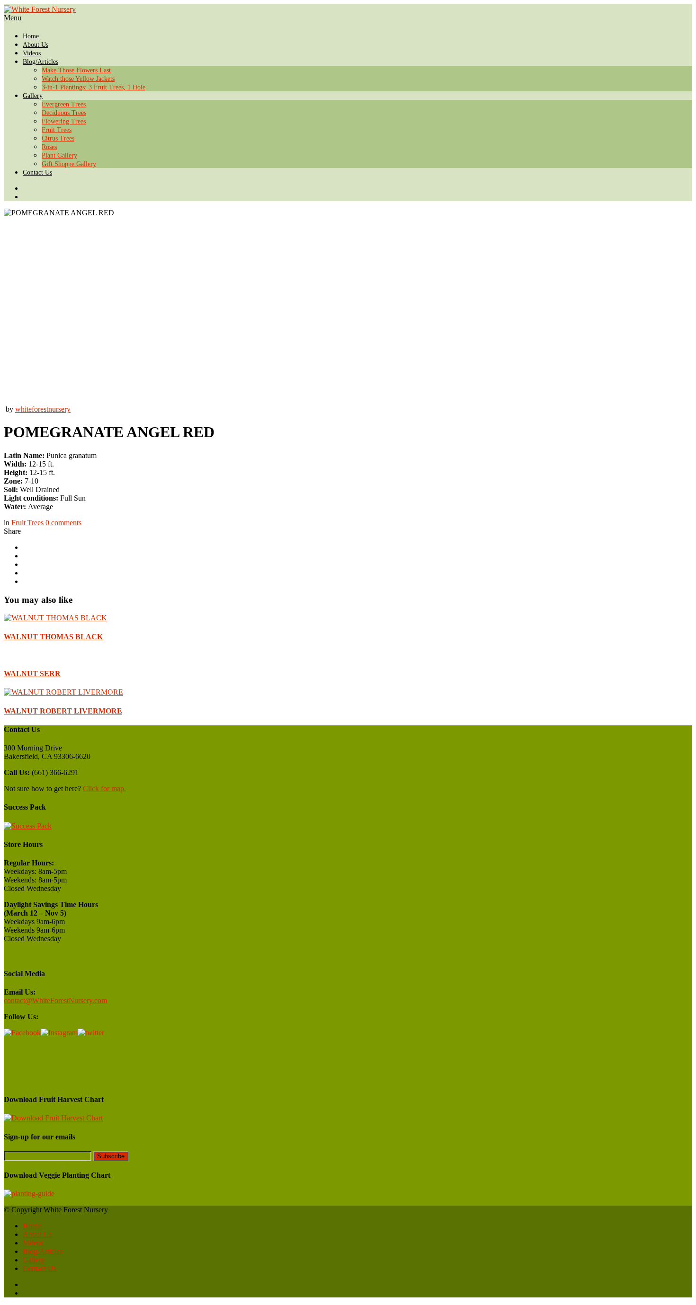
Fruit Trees (56, 129)
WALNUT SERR (32, 674)
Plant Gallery (59, 155)
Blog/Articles (40, 61)
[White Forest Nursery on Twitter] (357, 188)
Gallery (33, 95)
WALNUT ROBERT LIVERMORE (63, 711)
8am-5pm (52, 871)
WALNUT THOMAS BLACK (53, 637)
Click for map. (104, 789)
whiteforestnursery (43, 409)
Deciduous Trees (64, 112)
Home (31, 36)
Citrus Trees (58, 138)
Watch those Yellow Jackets (78, 78)
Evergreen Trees (64, 104)
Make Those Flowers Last (76, 70)
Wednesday (44, 888)
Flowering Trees (64, 121)
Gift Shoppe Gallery (69, 164)
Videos (32, 53)
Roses (49, 146)
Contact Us (37, 172)
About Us (35, 44)
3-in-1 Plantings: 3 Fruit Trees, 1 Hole (93, 87)
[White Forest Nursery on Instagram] (357, 197)
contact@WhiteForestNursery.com (55, 1000)
